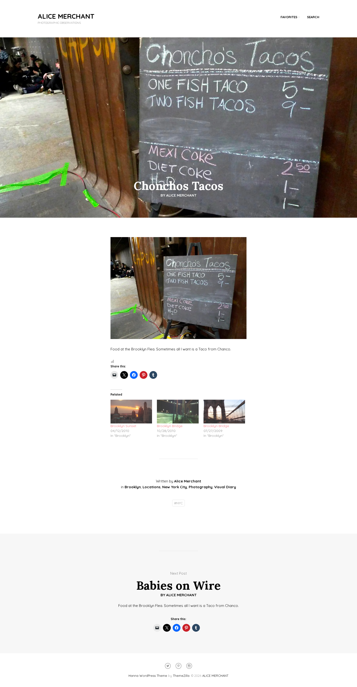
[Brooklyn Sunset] (131, 411)
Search (313, 17)
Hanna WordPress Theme (147, 676)
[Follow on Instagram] (189, 666)
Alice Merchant (181, 195)
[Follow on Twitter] (168, 666)
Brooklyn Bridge (169, 426)
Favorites (288, 17)
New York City (174, 487)
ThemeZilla (181, 676)
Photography (200, 487)
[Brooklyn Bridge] (177, 411)
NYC (178, 503)
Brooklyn (133, 487)
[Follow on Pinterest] (178, 666)
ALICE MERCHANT (66, 16)
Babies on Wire (178, 585)
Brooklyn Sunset (123, 426)
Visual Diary (225, 487)
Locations (152, 487)
